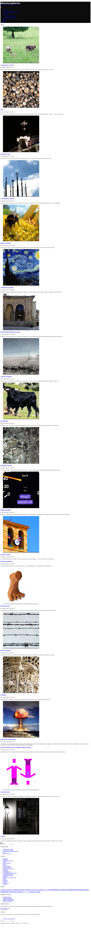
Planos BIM (5, 880)
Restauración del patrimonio (8, 900)
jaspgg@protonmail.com (5, 908)
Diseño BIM (47, 889)
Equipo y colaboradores (10, 11)
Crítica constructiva (7, 863)
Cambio (4, 861)
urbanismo (5, 884)
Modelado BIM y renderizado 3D (9, 877)
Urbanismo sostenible (34, 892)
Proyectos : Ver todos (9, 15)
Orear (4, 852)
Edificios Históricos (7, 866)
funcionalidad (5, 870)
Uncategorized (6, 883)
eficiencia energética (7, 867)
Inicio (4, 8)
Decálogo (5, 13)
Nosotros (4, 10)
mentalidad (5, 876)
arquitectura (5, 859)
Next (3, 843)
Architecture (5, 858)
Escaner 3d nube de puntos (8, 868)
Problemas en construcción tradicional (63, 890)
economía (5, 865)
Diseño (4, 864)
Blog (4, 22)
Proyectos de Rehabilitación (10, 17)
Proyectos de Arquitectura (10, 16)
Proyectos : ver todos (7, 901)
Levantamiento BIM (7, 871)
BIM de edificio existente (8, 860)
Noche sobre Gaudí (7, 853)
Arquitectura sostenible (37, 889)
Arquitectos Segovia (6, 889)
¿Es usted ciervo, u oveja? (8, 850)
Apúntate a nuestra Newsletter (9, 918)
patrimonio (5, 879)
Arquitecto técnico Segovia (22, 890)
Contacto (4, 21)
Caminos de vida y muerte (8, 849)
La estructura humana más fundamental (10, 851)
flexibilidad (5, 869)
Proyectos (5, 14)
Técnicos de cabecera (16, 892)
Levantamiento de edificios (8, 874)
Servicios (5, 19)
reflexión (4, 882)
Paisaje (4, 878)
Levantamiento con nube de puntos (10, 873)
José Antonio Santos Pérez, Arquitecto (12, 12)
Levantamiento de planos (8, 875)
